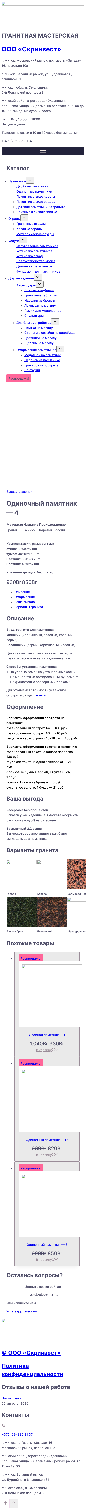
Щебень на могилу (39, 343)
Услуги (13, 241)
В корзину (44, 1050)
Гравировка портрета (41, 365)
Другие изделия (21, 278)
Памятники (17, 181)
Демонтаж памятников (34, 266)
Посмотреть (11, 1398)
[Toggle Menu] (43, 150)
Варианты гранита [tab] (28, 607)
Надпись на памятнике (42, 360)
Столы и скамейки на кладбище (49, 333)
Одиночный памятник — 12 (47, 1140)
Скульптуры (34, 316)
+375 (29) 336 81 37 (17, 141)
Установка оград (29, 256)
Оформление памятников (36, 350)
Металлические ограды (35, 234)
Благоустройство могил (35, 261)
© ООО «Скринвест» (31, 1352)
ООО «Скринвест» (31, 49)
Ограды (14, 219)
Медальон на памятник (42, 355)
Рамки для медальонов (42, 311)
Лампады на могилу (40, 305)
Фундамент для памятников (38, 271)
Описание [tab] (22, 592)
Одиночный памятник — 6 (47, 1245)
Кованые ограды (29, 229)
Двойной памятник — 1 (47, 1035)
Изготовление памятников (37, 246)
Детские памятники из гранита (40, 207)
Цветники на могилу (40, 338)
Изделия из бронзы (39, 300)
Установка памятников (34, 251)
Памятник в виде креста (35, 196)
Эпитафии (32, 370)
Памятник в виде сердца (35, 202)
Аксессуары (26, 285)
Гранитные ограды (31, 224)
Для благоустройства (33, 323)
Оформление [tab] (24, 597)
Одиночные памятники (34, 191)
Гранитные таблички (40, 295)
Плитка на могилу (38, 328)
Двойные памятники (32, 186)
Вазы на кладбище (39, 290)
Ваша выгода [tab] (24, 602)
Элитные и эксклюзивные (36, 212)
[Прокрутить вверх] (5, 1504)
